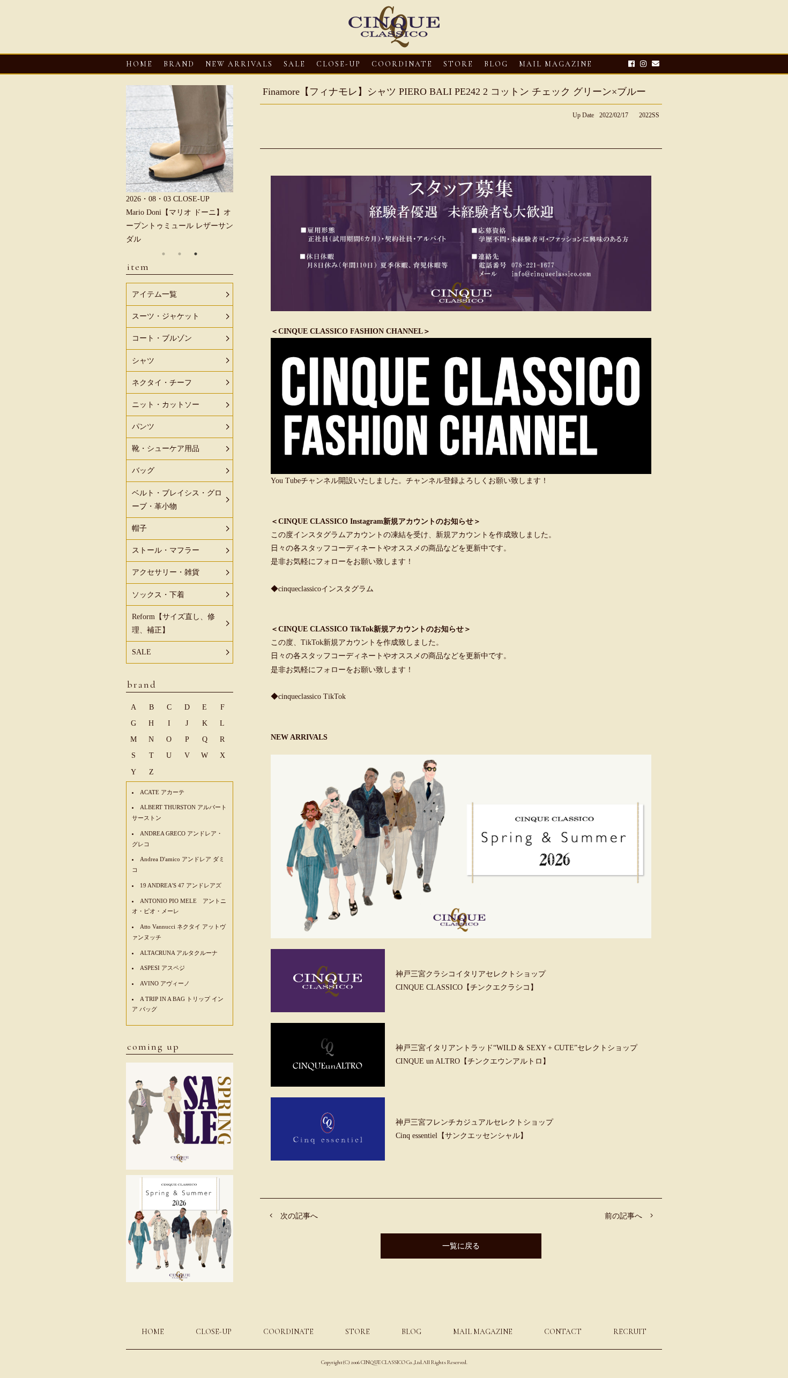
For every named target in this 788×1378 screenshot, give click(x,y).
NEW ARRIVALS (239, 64)
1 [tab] (163, 254)
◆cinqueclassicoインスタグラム (322, 589)
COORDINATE (402, 64)
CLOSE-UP (214, 1331)
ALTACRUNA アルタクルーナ (179, 953)
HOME (139, 64)
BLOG (411, 1331)
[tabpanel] (179, 165)
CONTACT (563, 1331)
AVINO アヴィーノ (165, 983)
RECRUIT (629, 1331)
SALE (295, 64)
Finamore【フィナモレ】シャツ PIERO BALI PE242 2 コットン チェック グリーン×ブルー (454, 91)
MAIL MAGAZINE (555, 64)
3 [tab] (195, 254)
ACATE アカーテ (162, 792)
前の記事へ (623, 1216)
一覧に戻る (461, 1246)
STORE (458, 64)
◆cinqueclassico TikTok (308, 696)
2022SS (649, 115)
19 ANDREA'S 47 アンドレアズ (180, 885)
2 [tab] (179, 254)
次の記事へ (299, 1216)
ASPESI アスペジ (162, 968)
